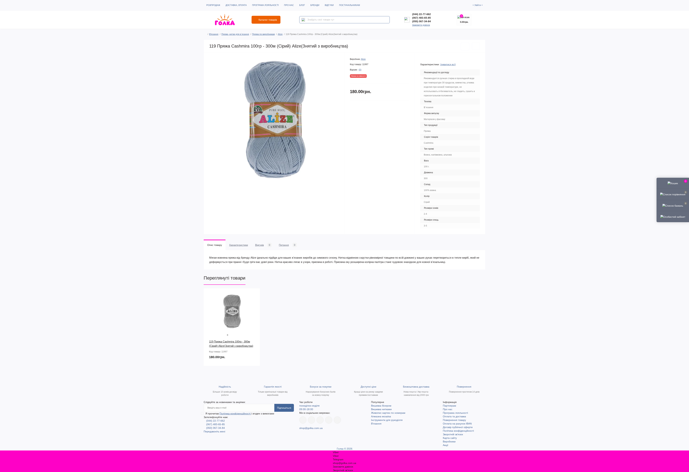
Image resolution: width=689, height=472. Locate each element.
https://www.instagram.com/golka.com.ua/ (311, 420)
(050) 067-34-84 (421, 21)
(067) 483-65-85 (421, 17)
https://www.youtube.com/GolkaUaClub (320, 420)
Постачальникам (349, 5)
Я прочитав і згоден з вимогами (239, 413)
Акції (445, 445)
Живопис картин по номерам (388, 412)
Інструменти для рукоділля (387, 420)
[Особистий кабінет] (673, 216)
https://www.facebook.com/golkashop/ (302, 420)
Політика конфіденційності (235, 413)
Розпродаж (213, 5)
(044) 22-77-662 (421, 14)
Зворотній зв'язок (453, 434)
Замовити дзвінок (421, 25)
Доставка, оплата (236, 5)
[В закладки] (465, 46)
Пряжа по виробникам (263, 34)
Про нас (289, 5)
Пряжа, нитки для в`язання (235, 34)
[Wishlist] (254, 300)
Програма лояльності (265, 5)
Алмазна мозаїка (381, 416)
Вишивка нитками (381, 409)
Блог (302, 5)
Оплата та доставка (454, 416)
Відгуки (329, 5)
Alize (280, 34)
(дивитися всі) (448, 64)
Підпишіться (284, 407)
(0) (360, 70)
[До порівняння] (476, 46)
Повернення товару (454, 420)
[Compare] (254, 307)
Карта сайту (450, 437)
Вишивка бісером (381, 405)
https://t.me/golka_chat (337, 420)
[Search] (303, 19)
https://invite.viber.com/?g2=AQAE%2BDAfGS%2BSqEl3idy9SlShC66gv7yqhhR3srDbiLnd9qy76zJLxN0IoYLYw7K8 (328, 420)
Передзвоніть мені (214, 431)
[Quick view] (254, 293)
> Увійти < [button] (478, 5)
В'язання (213, 34)
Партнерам (449, 405)
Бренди (314, 5)
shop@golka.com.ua (311, 428)
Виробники (449, 441)
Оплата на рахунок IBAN (457, 423)
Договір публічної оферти (458, 427)
